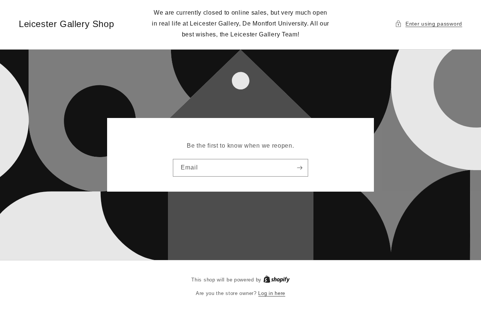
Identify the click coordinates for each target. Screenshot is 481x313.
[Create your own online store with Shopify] (276, 280)
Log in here (271, 293)
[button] (428, 24)
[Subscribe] (299, 168)
